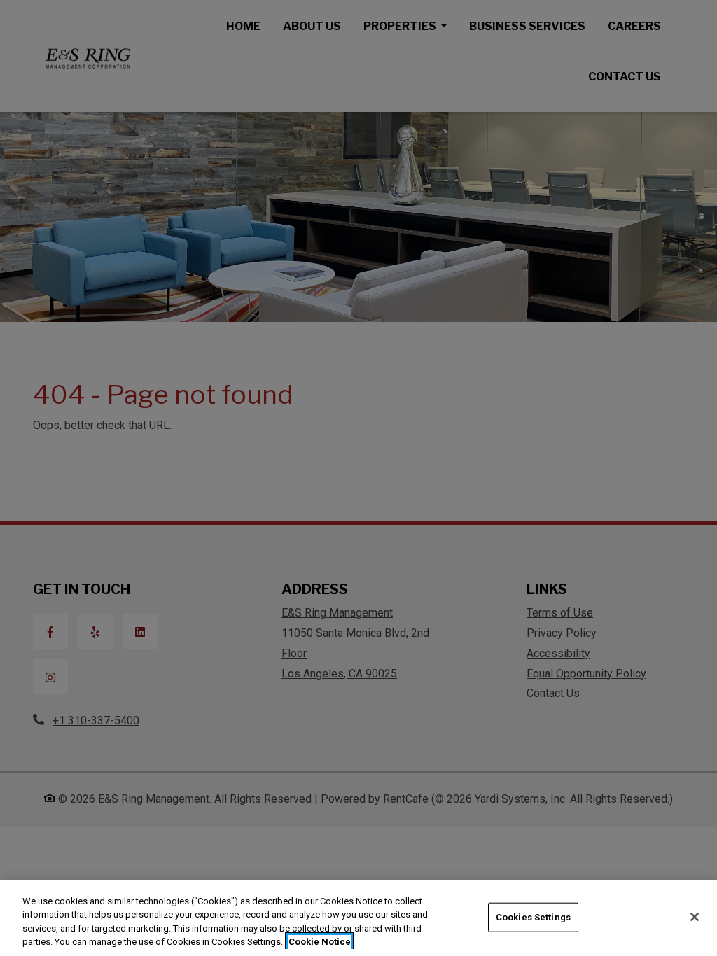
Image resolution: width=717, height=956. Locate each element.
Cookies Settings (533, 917)
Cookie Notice (319, 941)
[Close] (694, 916)
